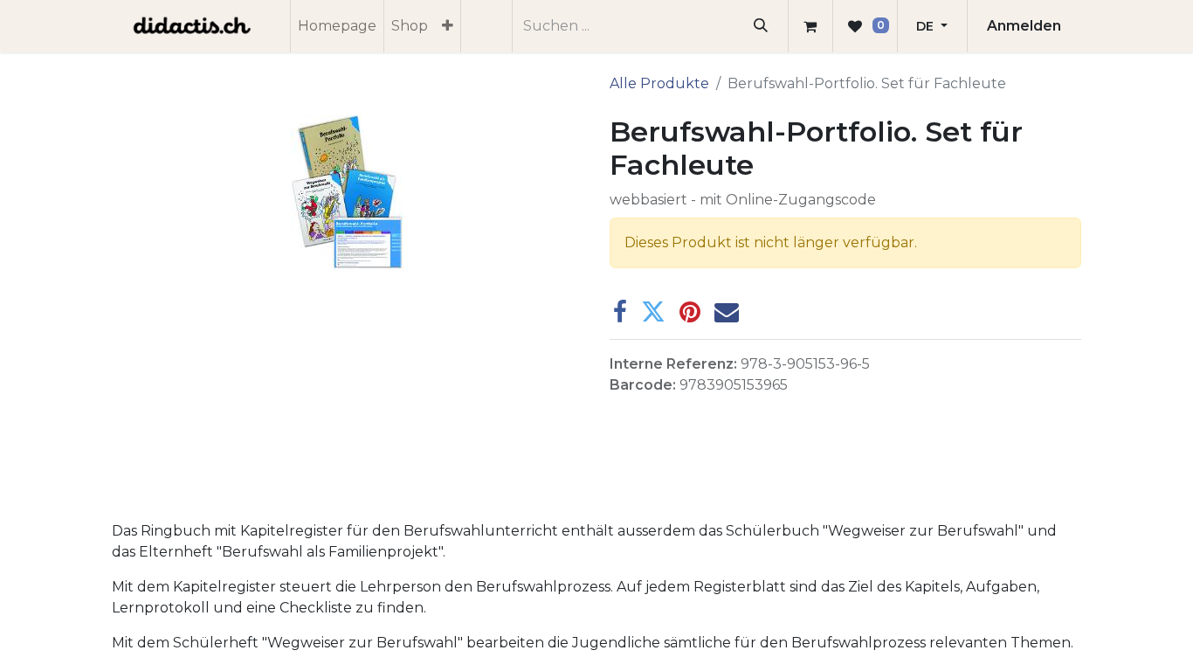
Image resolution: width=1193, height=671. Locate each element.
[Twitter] (653, 312)
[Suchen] (761, 26)
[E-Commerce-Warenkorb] (810, 26)
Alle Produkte (659, 83)
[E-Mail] (726, 312)
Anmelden (1024, 25)
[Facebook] (620, 312)
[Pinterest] (689, 312)
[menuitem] (337, 26)
